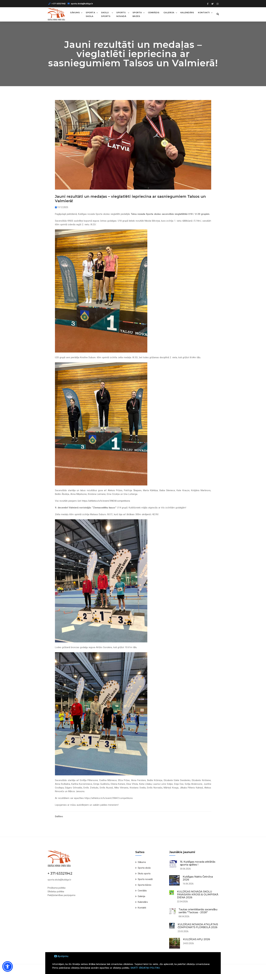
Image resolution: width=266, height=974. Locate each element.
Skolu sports (105, 14)
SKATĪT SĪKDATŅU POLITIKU (145, 967)
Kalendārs (187, 12)
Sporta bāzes (137, 14)
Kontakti (204, 12)
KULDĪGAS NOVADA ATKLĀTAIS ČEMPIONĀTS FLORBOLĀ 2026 (198, 926)
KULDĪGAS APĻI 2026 (196, 939)
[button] (7, 966)
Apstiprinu (62, 956)
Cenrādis (153, 12)
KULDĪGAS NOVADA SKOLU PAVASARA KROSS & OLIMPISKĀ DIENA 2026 (197, 894)
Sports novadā (121, 14)
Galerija (168, 12)
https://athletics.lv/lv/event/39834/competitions (106, 500)
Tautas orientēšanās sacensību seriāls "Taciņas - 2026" (198, 911)
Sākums (75, 12)
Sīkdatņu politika (56, 891)
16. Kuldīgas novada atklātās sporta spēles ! (197, 863)
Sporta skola (90, 14)
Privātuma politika (56, 887)
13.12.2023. (63, 207)
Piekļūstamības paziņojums (61, 895)
